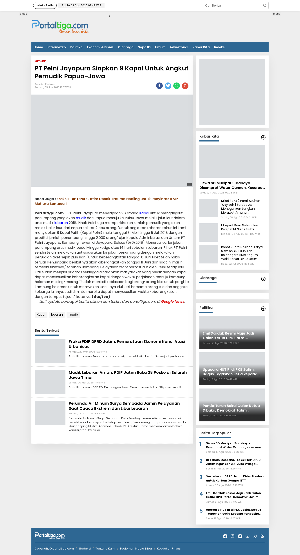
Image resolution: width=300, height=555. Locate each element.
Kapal (144, 213)
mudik (81, 217)
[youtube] (247, 536)
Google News (172, 301)
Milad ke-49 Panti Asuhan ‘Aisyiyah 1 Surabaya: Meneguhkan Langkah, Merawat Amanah (240, 207)
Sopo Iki (144, 47)
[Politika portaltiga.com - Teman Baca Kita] (263, 308)
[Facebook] (225, 536)
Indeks (219, 47)
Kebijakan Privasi (169, 548)
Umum (160, 47)
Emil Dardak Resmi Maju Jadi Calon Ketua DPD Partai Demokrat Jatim (233, 495)
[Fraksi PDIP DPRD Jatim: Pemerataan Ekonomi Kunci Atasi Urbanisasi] (50, 351)
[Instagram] (232, 536)
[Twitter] (240, 536)
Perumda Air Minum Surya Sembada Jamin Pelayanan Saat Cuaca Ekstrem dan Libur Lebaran (124, 406)
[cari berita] (265, 5)
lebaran (61, 223)
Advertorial (179, 47)
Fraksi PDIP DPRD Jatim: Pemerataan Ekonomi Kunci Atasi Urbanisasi (127, 344)
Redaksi (50, 84)
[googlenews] (255, 536)
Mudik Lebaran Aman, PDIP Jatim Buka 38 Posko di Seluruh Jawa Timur (128, 375)
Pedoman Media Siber (136, 548)
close (23, 14)
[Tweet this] (168, 85)
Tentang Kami (105, 548)
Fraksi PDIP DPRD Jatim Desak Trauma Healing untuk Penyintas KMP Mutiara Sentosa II (106, 201)
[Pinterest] (185, 85)
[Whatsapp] (176, 85)
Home (38, 47)
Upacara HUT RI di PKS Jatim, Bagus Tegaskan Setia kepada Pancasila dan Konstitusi (233, 512)
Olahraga (126, 47)
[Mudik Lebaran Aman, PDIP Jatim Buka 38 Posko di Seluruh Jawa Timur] (50, 382)
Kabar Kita (201, 47)
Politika (76, 47)
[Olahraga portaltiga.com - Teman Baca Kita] (263, 278)
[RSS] (262, 536)
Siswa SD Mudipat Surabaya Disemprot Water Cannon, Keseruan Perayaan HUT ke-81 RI (232, 185)
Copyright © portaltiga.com (54, 549)
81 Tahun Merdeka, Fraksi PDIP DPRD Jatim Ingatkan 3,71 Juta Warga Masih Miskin (233, 462)
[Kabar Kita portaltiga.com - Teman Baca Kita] (263, 137)
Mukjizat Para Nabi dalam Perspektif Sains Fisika (240, 227)
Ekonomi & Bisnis (100, 47)
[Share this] (159, 85)
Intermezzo (56, 47)
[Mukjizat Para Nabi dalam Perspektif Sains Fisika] (208, 232)
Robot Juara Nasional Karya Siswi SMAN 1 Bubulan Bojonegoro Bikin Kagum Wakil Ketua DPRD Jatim (242, 253)
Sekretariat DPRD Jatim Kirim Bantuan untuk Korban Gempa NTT (235, 478)
